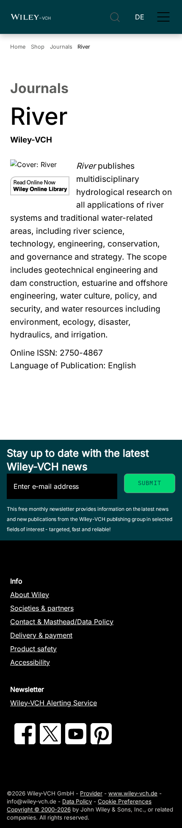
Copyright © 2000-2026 (39, 809)
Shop (37, 47)
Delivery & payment (41, 635)
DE (139, 17)
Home (17, 47)
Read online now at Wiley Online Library (39, 185)
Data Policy (77, 801)
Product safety (33, 648)
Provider (91, 793)
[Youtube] (75, 742)
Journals (61, 47)
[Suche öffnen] (114, 17)
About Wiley (29, 594)
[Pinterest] (101, 742)
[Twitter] (50, 742)
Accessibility (30, 662)
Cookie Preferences (125, 801)
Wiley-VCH (30, 16)
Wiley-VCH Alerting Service (53, 703)
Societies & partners (42, 608)
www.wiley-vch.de (132, 793)
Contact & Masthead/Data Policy (61, 621)
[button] (163, 16)
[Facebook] (25, 742)
